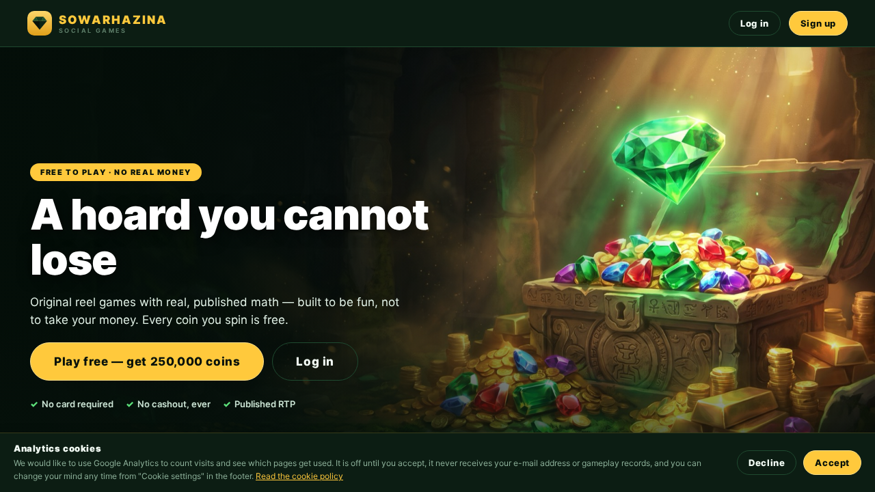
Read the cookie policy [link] (299, 476)
